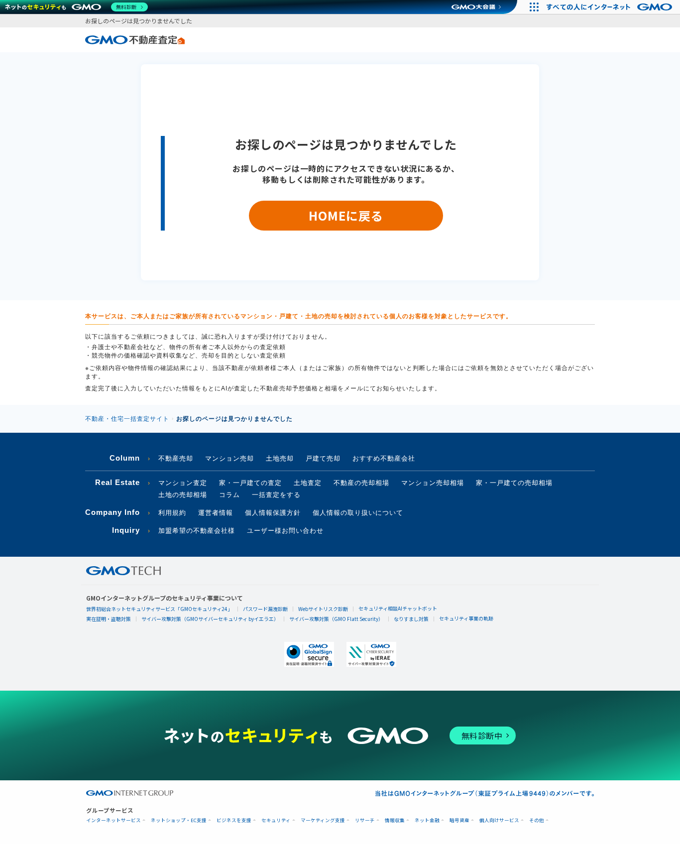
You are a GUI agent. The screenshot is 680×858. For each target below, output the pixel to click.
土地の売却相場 (182, 494)
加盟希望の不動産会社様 (196, 530)
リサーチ (365, 820)
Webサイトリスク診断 (323, 609)
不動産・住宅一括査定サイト (127, 418)
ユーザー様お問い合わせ (285, 530)
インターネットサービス (113, 820)
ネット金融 (427, 820)
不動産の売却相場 (361, 483)
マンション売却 (229, 458)
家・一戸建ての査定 (250, 483)
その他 (536, 820)
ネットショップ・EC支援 (179, 820)
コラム (229, 494)
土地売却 (280, 458)
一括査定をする (276, 494)
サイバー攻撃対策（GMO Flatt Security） (336, 618)
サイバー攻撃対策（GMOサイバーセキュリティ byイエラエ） (210, 618)
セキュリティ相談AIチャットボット (397, 608)
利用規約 (172, 512)
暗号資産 (459, 820)
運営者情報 (215, 512)
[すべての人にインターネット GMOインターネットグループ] (610, 7)
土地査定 (308, 483)
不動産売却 (175, 458)
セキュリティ (276, 820)
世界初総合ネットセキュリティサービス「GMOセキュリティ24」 (159, 609)
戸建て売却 (323, 458)
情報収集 (395, 820)
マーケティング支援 (323, 820)
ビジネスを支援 (234, 820)
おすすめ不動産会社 (383, 458)
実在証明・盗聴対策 (108, 618)
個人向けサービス (499, 820)
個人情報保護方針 (273, 512)
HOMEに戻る (346, 215)
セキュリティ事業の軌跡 (466, 618)
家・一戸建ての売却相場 (514, 483)
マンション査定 (182, 483)
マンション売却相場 (432, 483)
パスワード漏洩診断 (265, 609)
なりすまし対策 (411, 618)
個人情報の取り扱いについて (358, 512)
